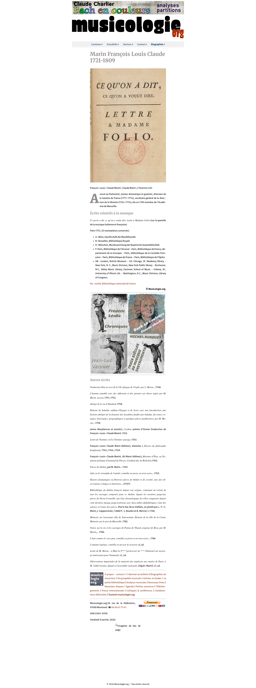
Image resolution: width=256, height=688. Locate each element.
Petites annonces (145, 586)
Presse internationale (113, 590)
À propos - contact (114, 574)
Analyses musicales (136, 582)
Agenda (130, 586)
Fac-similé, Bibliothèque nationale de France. (113, 283)
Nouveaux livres (156, 582)
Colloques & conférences (139, 590)
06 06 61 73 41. (119, 607)
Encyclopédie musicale (129, 578)
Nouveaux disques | (115, 586)
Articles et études (152, 578)
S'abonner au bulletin (137, 574)
